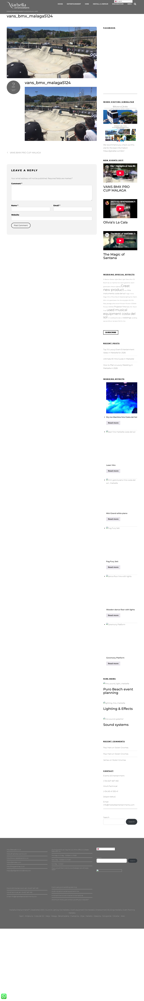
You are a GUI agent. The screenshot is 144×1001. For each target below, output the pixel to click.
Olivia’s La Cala (115, 222)
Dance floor (129, 279)
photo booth (116, 303)
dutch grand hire (125, 283)
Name (14, 205)
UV (109, 318)
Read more (113, 423)
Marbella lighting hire (126, 297)
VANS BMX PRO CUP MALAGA (25, 152)
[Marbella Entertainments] (18, 7)
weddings (126, 317)
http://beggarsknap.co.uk (16, 866)
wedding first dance (116, 318)
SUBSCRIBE (110, 332)
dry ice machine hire (113, 283)
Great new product (116, 288)
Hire (87, 4)
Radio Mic (129, 307)
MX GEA (131, 300)
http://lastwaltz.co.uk (14, 850)
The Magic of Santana (114, 256)
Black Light (122, 279)
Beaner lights (114, 279)
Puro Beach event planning (118, 691)
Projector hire (120, 306)
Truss (104, 310)
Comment (16, 183)
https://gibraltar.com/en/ (113, 151)
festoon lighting (115, 286)
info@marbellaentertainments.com (118, 805)
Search (106, 817)
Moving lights (124, 300)
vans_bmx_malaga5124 (30, 16)
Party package (107, 303)
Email (56, 205)
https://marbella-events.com (17, 854)
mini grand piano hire (112, 300)
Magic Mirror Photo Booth (111, 297)
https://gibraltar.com (14, 862)
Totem (135, 307)
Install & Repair (100, 4)
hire (125, 290)
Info (129, 4)
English (101, 849)
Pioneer (122, 303)
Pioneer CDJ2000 (131, 303)
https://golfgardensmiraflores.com (19, 871)
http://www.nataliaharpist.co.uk (17, 858)
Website (15, 215)
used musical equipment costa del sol (119, 313)
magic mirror (130, 293)
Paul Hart (107, 748)
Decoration (117, 4)
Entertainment (74, 4)
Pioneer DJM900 (108, 307)
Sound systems (116, 725)
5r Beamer (106, 279)
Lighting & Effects (118, 709)
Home (60, 4)
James (106, 760)
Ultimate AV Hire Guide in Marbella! (118, 359)
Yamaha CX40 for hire (118, 321)
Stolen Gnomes (121, 748)
